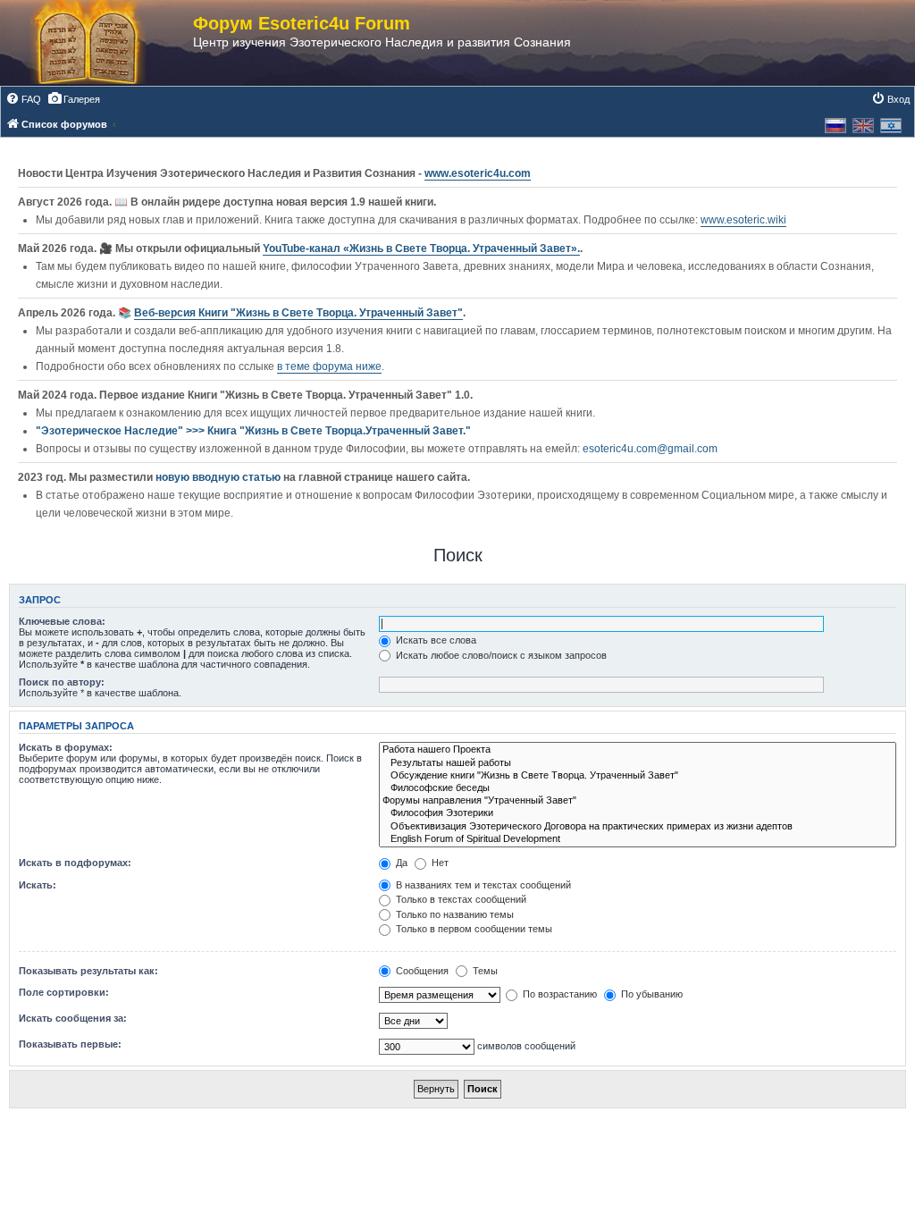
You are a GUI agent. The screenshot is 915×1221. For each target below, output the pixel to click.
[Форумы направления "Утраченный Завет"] (637, 801)
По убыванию (650, 994)
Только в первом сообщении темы (472, 928)
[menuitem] (23, 99)
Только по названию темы (453, 914)
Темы (484, 970)
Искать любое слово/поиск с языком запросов (500, 655)
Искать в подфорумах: (75, 862)
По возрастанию (558, 994)
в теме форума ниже (329, 366)
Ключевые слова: (62, 621)
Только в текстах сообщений (459, 899)
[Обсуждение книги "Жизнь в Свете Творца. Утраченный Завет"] (637, 776)
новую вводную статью (219, 477)
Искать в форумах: (66, 747)
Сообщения (421, 970)
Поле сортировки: (64, 992)
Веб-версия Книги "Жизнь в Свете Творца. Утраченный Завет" (298, 313)
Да (400, 862)
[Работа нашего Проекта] (637, 750)
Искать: (37, 885)
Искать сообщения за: (73, 1018)
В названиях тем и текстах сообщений (482, 885)
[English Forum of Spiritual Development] (637, 839)
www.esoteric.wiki (743, 220)
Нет (439, 862)
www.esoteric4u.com (477, 173)
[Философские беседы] (637, 788)
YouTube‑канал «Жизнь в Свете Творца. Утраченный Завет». (421, 248)
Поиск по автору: (62, 682)
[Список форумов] (105, 43)
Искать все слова (434, 640)
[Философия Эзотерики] (637, 813)
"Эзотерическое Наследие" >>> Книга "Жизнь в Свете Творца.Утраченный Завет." (253, 431)
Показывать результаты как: (88, 970)
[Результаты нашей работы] (637, 763)
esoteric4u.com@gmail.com (650, 448)
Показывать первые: (70, 1044)
